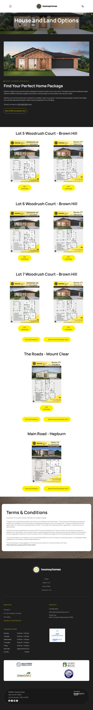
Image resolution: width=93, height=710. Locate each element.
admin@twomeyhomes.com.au (59, 612)
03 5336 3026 (53, 609)
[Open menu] (10, 6)
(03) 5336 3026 (22, 104)
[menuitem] (46, 580)
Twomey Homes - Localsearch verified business (57, 635)
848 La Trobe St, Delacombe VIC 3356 (61, 617)
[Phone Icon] (83, 7)
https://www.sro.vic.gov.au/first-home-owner (21, 545)
